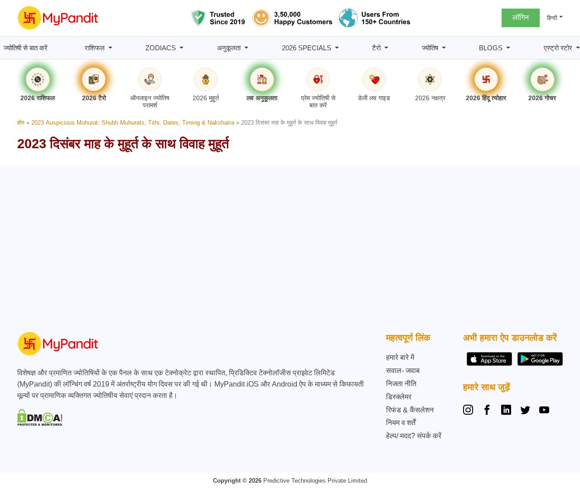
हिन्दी (552, 18)
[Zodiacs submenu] (181, 48)
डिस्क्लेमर (398, 397)
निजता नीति (401, 383)
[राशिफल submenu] (110, 48)
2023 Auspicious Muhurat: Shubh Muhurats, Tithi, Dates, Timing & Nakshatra (132, 122)
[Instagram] (470, 411)
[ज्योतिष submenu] (444, 48)
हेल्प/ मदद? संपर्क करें (413, 436)
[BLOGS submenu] (508, 48)
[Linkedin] (506, 411)
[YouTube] (544, 411)
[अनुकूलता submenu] (246, 48)
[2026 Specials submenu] (337, 48)
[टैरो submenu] (386, 48)
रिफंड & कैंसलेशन (410, 410)
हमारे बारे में (400, 357)
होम (20, 122)
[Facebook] (487, 411)
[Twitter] (525, 411)
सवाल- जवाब (403, 370)
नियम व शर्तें (401, 422)
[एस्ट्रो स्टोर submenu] (578, 48)
